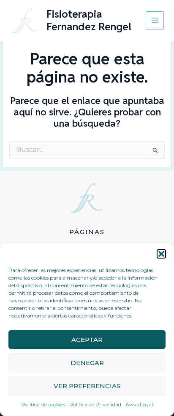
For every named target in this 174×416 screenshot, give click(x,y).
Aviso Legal (139, 404)
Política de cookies (43, 404)
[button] (161, 254)
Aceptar (87, 340)
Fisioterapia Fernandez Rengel (88, 20)
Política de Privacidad (95, 404)
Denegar (87, 363)
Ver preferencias (87, 386)
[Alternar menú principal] (155, 20)
